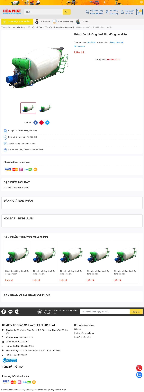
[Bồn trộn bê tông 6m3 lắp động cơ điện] (125, 254)
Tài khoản (129, 11)
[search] (67, 12)
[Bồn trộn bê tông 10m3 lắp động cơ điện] (17, 254)
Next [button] (67, 66)
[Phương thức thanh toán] (21, 169)
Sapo (64, 389)
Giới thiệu (45, 21)
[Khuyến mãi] (72, 2)
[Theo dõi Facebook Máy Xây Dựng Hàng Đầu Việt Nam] (3, 311)
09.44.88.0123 (96, 13)
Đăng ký (136, 312)
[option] (37, 66)
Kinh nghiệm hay (65, 21)
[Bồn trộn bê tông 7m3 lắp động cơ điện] (98, 254)
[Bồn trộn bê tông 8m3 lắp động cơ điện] (71, 254)
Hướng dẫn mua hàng (84, 333)
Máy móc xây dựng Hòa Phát (35, 389)
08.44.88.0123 (20, 355)
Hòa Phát (91, 42)
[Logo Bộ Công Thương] (9, 360)
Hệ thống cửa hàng (114, 12)
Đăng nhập (129, 13)
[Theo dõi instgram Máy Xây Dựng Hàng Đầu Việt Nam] (17, 311)
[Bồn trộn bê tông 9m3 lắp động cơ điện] (44, 254)
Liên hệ (85, 21)
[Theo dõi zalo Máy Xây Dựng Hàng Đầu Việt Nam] (10, 311)
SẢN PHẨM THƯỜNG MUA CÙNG (26, 237)
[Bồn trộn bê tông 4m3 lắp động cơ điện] (37, 66)
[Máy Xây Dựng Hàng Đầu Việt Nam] (12, 12)
